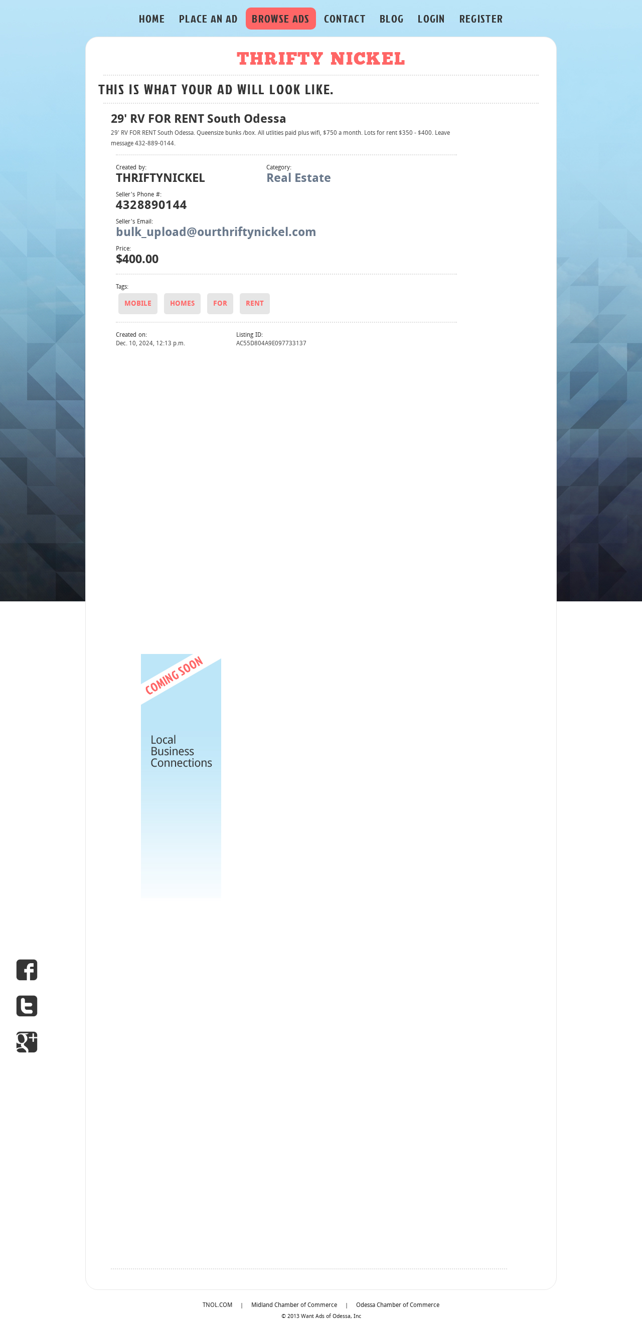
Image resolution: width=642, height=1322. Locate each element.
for (220, 304)
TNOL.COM (217, 1305)
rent (255, 304)
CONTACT (345, 18)
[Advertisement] (181, 499)
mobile (137, 304)
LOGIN (431, 18)
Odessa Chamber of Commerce (397, 1305)
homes (182, 304)
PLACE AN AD (208, 18)
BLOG (392, 18)
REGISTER (481, 18)
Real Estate (298, 179)
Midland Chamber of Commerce (294, 1305)
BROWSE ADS (280, 18)
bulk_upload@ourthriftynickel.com (216, 233)
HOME (152, 18)
